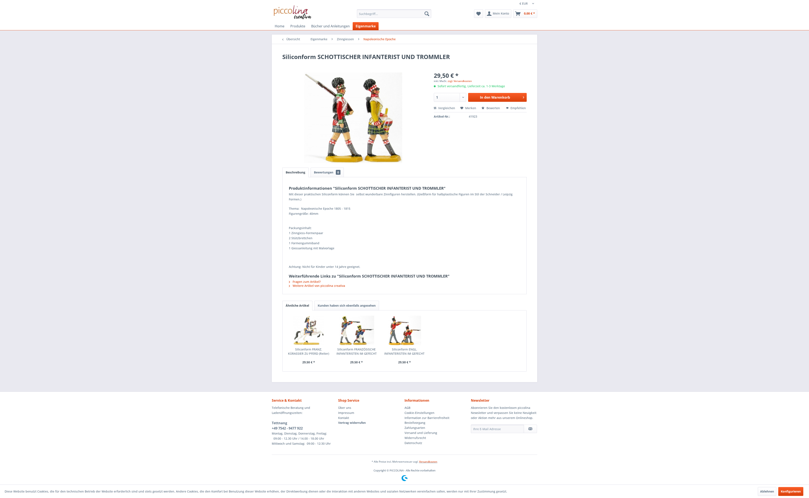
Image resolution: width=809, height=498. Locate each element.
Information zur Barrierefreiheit (426, 418)
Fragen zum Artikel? (306, 282)
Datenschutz (413, 443)
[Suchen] (426, 13)
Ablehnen (767, 491)
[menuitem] (394, 13)
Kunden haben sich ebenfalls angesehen (347, 305)
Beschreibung (295, 172)
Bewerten (493, 108)
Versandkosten (428, 461)
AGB (407, 408)
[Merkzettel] (478, 13)
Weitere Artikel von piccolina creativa (318, 286)
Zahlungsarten (414, 428)
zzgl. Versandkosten (460, 81)
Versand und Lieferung (420, 433)
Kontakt (343, 418)
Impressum (346, 413)
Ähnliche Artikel (297, 305)
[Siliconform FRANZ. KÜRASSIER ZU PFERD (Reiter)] (308, 330)
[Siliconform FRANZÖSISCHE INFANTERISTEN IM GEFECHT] (357, 330)
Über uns (344, 408)
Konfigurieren (791, 491)
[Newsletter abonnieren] (530, 429)
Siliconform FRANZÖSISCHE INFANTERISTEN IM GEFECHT (356, 351)
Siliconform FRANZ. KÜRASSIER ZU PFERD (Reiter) (308, 351)
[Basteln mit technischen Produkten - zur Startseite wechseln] (292, 12)
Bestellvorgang (414, 423)
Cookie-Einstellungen (419, 413)
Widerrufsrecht (415, 438)
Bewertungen (326, 172)
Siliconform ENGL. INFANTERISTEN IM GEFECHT (404, 351)
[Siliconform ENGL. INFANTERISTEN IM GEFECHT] (404, 330)
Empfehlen (518, 108)
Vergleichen (446, 108)
